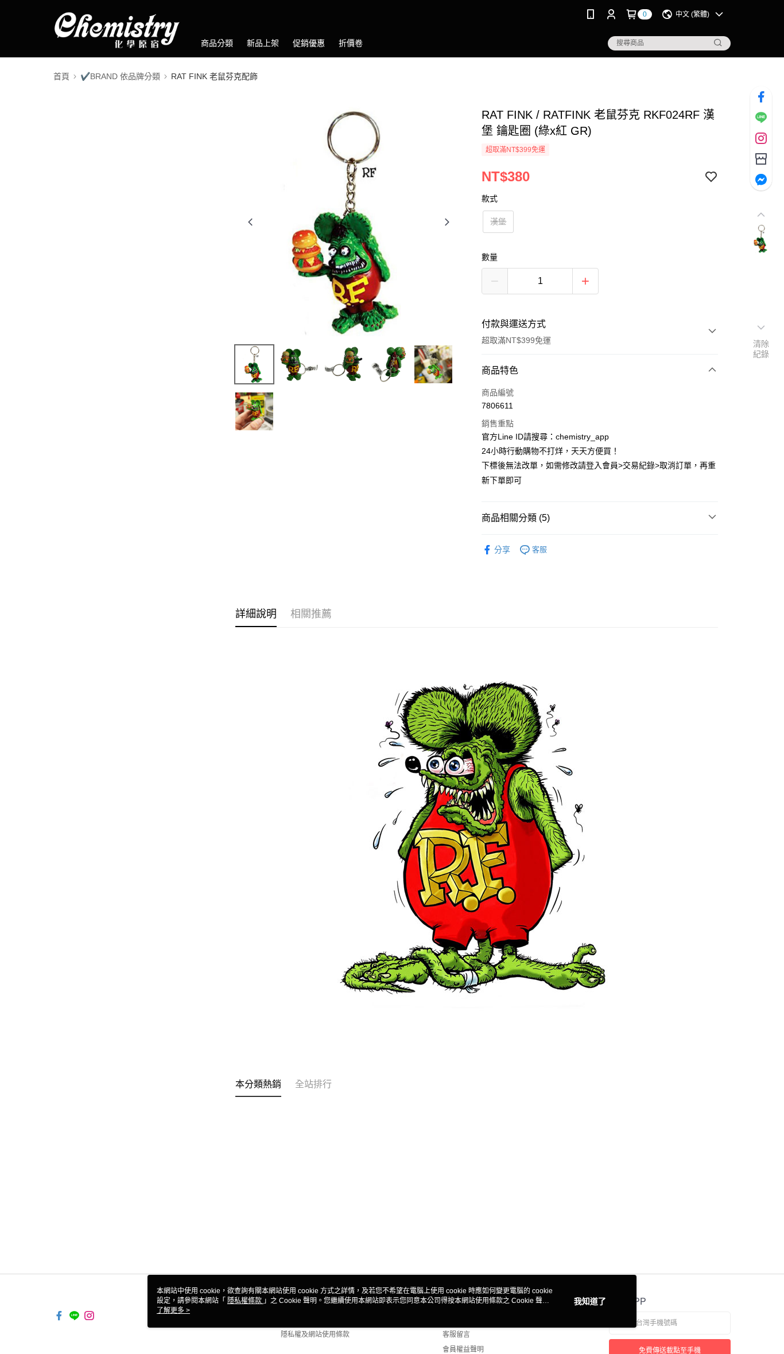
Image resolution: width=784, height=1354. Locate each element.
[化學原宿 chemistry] (117, 30)
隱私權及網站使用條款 (315, 1334)
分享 (502, 549)
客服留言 (456, 1334)
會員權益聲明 (463, 1349)
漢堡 (498, 221)
